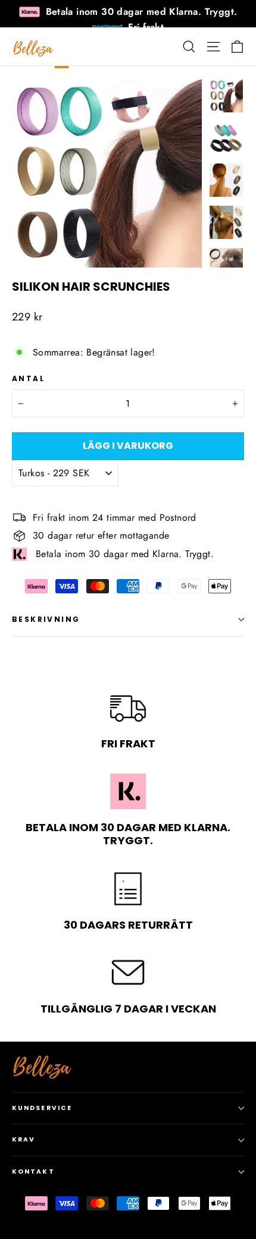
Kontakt (33, 1171)
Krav (23, 1139)
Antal (28, 379)
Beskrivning (46, 619)
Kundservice (42, 1107)
